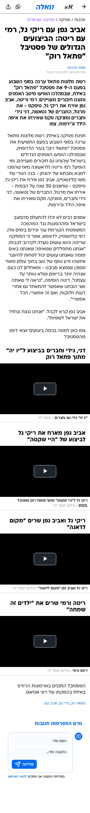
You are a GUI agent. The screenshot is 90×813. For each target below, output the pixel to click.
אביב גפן (50, 703)
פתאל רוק (78, 703)
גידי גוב (63, 703)
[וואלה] (45, 6)
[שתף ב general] (8, 7)
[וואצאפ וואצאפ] (18, 6)
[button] (68, 7)
